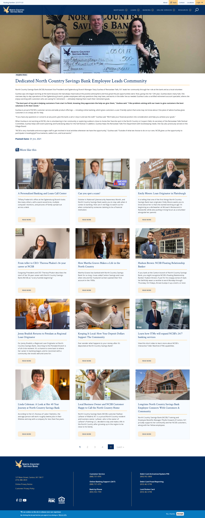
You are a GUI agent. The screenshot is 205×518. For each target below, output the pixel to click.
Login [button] (198, 2)
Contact (181, 2)
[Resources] (190, 10)
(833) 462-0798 (146, 484)
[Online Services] (174, 10)
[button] (196, 11)
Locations (190, 2)
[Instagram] (20, 500)
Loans (133, 10)
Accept (180, 514)
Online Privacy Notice (23, 484)
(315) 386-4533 (21, 480)
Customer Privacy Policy (24, 488)
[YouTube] (24, 500)
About (165, 2)
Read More (26, 220)
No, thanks (170, 514)
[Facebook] (17, 500)
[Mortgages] (126, 10)
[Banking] (152, 10)
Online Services (164, 10)
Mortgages (119, 10)
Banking (147, 10)
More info (63, 515)
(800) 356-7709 (95, 492)
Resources (183, 10)
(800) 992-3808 (146, 476)
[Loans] (138, 10)
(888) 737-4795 (95, 476)
